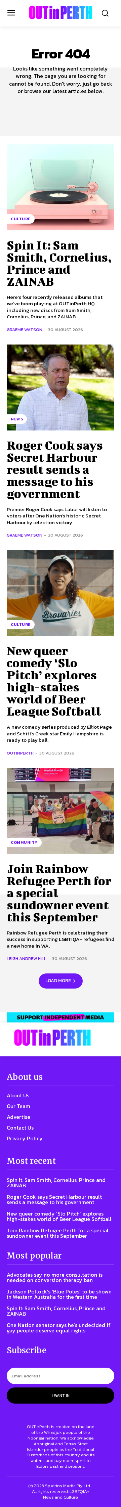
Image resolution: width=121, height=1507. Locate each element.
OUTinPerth (20, 753)
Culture (21, 219)
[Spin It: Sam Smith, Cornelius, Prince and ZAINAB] (60, 187)
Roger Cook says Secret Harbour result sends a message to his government (55, 469)
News (17, 419)
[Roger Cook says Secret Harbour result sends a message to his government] (60, 387)
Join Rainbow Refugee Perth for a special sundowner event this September (58, 1233)
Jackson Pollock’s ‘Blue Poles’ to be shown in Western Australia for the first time (59, 1294)
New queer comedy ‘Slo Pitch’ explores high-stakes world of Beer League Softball (54, 680)
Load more (58, 980)
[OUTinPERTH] (60, 12)
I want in (61, 1395)
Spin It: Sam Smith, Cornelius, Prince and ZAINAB (59, 263)
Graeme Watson (24, 329)
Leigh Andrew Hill (26, 958)
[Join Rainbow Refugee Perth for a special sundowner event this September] (60, 811)
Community (24, 842)
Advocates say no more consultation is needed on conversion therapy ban (55, 1277)
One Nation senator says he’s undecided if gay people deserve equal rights (59, 1327)
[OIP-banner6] (60, 1017)
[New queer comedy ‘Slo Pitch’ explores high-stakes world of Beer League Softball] (60, 593)
